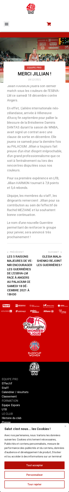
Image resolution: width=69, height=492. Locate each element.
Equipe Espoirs (11, 405)
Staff (5, 388)
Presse (6, 422)
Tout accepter (34, 465)
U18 (4, 409)
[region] (34, 457)
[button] (6, 24)
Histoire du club (12, 418)
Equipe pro (34, 67)
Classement (9, 396)
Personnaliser (34, 474)
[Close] (65, 426)
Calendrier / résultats (15, 392)
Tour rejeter (34, 484)
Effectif (7, 383)
